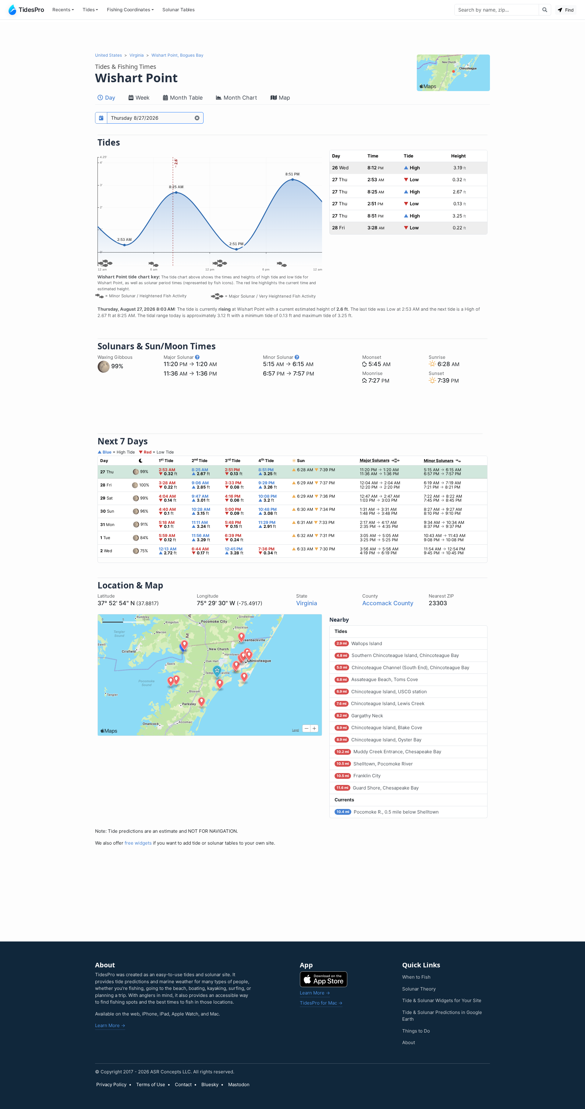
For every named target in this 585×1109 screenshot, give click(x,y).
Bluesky (209, 1084)
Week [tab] (142, 97)
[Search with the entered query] (545, 10)
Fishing (128, 9)
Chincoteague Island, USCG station (382, 691)
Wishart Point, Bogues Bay (177, 55)
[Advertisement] (292, 36)
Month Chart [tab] (239, 97)
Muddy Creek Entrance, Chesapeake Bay (389, 751)
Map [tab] (283, 97)
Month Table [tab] (185, 97)
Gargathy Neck (360, 716)
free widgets (138, 843)
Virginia (136, 55)
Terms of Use (150, 1084)
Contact (183, 1084)
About (408, 1042)
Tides (88, 9)
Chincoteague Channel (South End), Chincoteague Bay (403, 667)
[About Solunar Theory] (197, 357)
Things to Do (416, 1031)
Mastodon (239, 1084)
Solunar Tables (178, 9)
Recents (61, 9)
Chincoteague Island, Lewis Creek (380, 703)
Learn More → (110, 1025)
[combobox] (496, 10)
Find (569, 9)
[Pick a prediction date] (101, 118)
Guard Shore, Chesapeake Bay (378, 788)
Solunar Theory (419, 989)
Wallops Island (359, 643)
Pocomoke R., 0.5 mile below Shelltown (388, 812)
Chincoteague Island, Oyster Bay (379, 740)
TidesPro (31, 9)
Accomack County (387, 603)
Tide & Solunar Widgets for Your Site (441, 1000)
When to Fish (416, 977)
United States (108, 55)
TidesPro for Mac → (321, 1003)
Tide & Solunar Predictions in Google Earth (442, 1015)
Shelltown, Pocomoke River (375, 764)
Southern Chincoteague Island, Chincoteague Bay (398, 655)
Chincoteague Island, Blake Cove (379, 727)
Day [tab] (109, 97)
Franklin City (359, 776)
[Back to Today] (197, 118)
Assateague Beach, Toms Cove (377, 679)
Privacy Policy (111, 1084)
